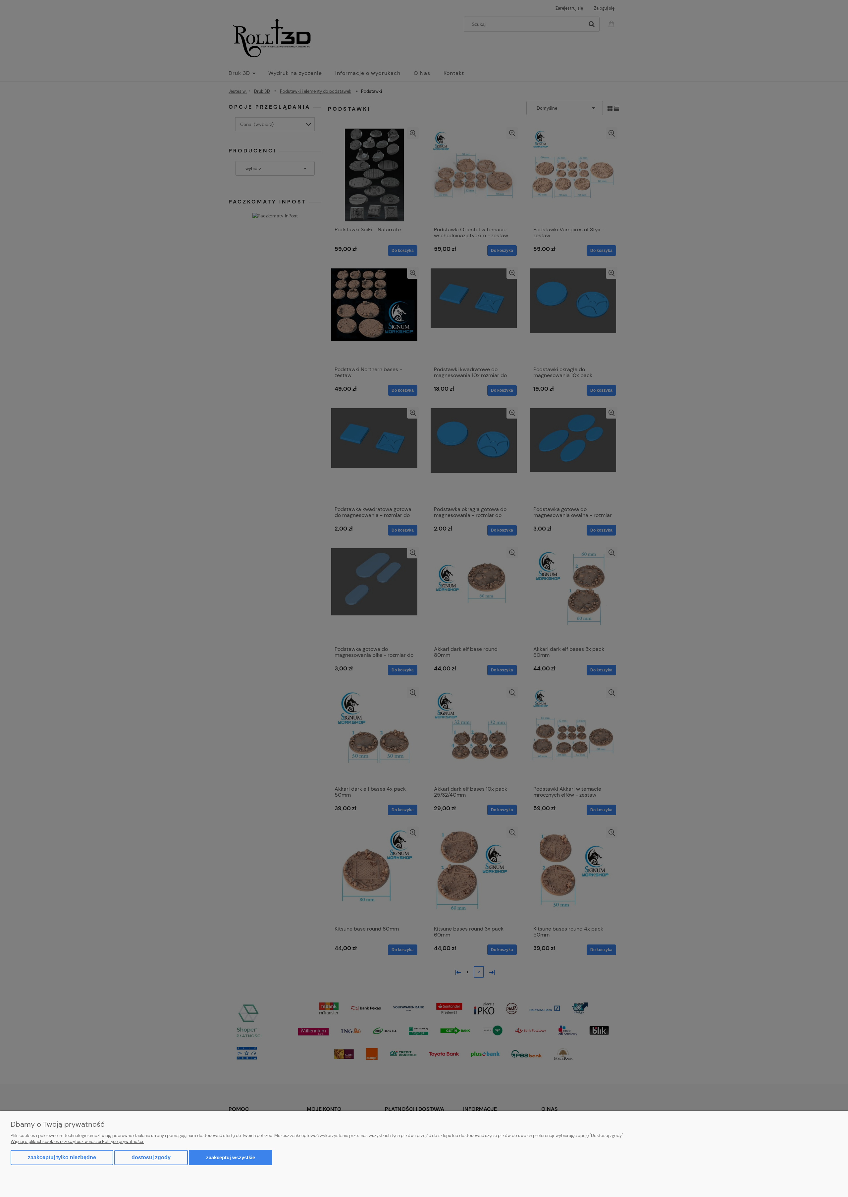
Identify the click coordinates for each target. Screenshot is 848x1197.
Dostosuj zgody (151, 1157)
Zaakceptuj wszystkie (230, 1157)
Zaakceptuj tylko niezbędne (62, 1157)
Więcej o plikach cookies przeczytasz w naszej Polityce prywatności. (77, 1141)
